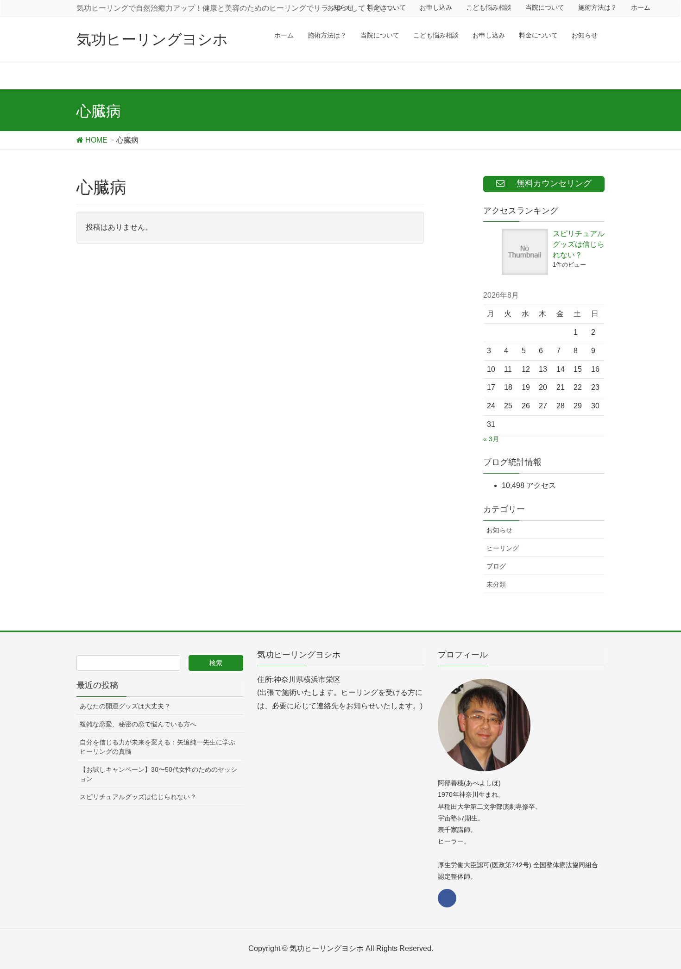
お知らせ (499, 530)
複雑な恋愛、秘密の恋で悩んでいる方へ (138, 724)
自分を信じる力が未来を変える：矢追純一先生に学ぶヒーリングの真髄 (157, 746)
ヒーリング (502, 548)
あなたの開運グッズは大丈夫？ (125, 706)
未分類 (496, 584)
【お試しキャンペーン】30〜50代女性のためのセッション (158, 774)
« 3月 (491, 439)
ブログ (496, 566)
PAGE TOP (656, 931)
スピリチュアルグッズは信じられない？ (579, 244)
